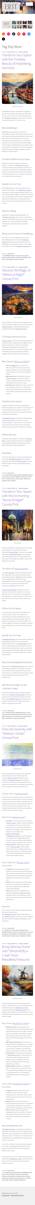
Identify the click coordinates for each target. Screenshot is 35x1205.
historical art (24, 476)
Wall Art (22, 259)
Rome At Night (14, 552)
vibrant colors (16, 718)
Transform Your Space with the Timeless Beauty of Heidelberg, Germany (16, 61)
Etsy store (14, 1146)
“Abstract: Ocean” (12, 778)
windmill (16, 1180)
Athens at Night (7, 327)
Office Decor (27, 478)
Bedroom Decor (11, 712)
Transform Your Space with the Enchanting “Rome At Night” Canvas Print (16, 497)
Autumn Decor (8, 1172)
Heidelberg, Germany (11, 118)
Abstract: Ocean (21, 793)
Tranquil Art (23, 936)
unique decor (9, 718)
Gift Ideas (18, 257)
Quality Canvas (19, 716)
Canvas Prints (5, 1174)
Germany (13, 257)
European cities (6, 257)
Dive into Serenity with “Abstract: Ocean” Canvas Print (17, 733)
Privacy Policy (6, 1195)
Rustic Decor (20, 1178)
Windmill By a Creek (20, 1023)
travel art (16, 259)
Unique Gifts (5, 1180)
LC (16, 52)
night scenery (19, 478)
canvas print (19, 255)
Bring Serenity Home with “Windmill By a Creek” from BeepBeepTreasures (16, 953)
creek (11, 1174)
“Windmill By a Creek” (21, 1008)
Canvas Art (16, 932)
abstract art (8, 930)
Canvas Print (10, 253)
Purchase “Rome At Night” (17, 695)
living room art (10, 716)
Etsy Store (25, 255)
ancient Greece (9, 475)
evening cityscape (16, 714)
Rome (24, 716)
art (5, 712)
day (14, 1174)
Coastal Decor (23, 932)
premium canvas (6, 480)
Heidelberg (24, 257)
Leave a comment (23, 52)
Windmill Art (22, 1180)
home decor (24, 714)
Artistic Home (15, 930)
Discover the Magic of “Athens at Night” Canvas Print (16, 274)
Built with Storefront (17, 1195)
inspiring (4, 1176)
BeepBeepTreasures (22, 246)
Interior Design (9, 259)
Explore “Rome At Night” (9, 590)
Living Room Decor (10, 478)
